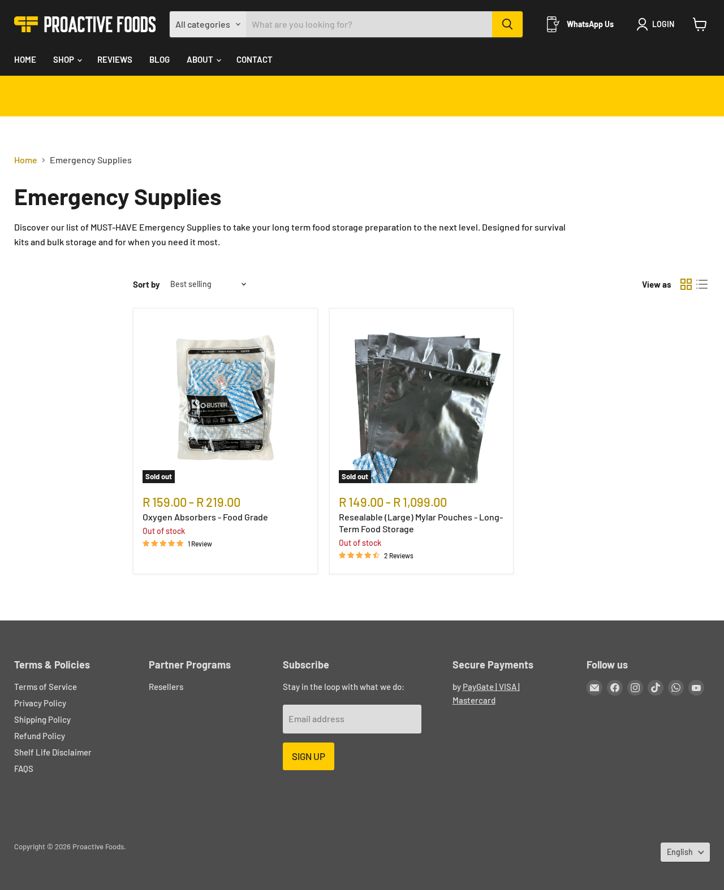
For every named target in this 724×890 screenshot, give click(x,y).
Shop (64, 59)
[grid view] (686, 284)
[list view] (702, 284)
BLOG (159, 59)
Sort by (146, 284)
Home (25, 59)
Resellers (166, 686)
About (201, 59)
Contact (254, 59)
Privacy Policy (40, 703)
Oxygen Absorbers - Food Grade (205, 516)
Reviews (114, 59)
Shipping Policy (42, 719)
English (680, 852)
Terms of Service (45, 686)
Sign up (308, 756)
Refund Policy (39, 736)
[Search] (507, 24)
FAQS (23, 768)
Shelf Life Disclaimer (53, 752)
